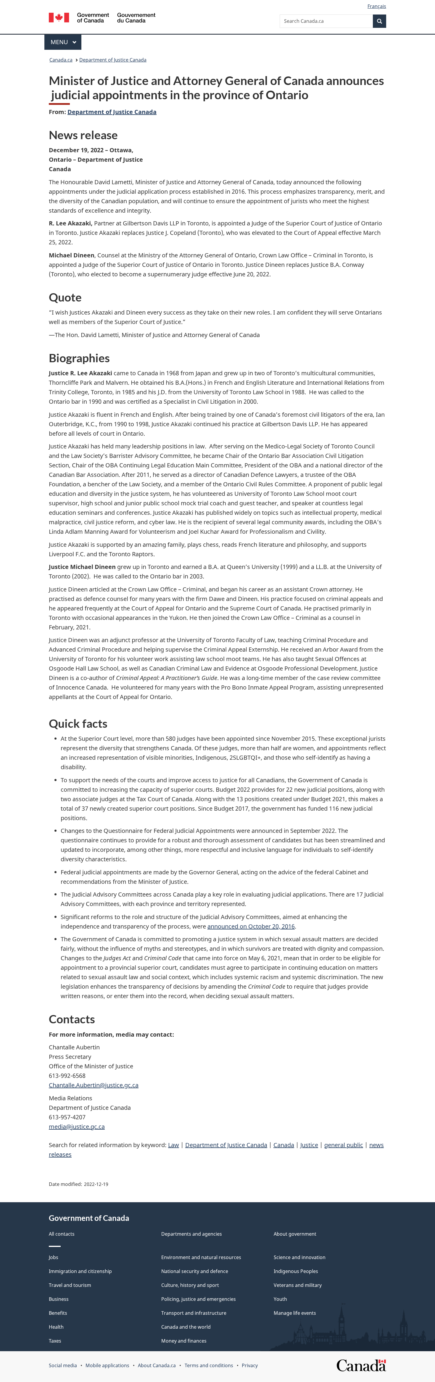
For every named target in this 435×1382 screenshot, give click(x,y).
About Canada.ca (157, 1365)
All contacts (62, 1234)
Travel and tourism (70, 1285)
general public (343, 1145)
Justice (309, 1145)
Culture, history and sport (190, 1285)
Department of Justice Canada (112, 60)
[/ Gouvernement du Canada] (102, 18)
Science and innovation (300, 1257)
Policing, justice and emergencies (198, 1299)
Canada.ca (60, 60)
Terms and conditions (209, 1365)
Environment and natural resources (201, 1257)
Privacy (250, 1365)
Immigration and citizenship (80, 1271)
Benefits (58, 1313)
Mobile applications (107, 1365)
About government (295, 1234)
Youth (280, 1299)
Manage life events (295, 1313)
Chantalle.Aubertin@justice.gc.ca (93, 1085)
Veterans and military (298, 1285)
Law (173, 1145)
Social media (63, 1365)
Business (59, 1299)
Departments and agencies (191, 1234)
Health (56, 1327)
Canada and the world (186, 1327)
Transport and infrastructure (193, 1313)
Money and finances (184, 1341)
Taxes (55, 1341)
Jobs (53, 1257)
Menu (60, 42)
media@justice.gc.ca (77, 1127)
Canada (283, 1145)
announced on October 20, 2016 (251, 926)
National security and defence (194, 1271)
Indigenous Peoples (296, 1271)
